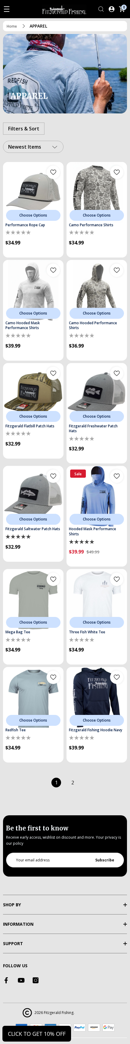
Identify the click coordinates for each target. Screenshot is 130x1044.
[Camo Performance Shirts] (97, 192)
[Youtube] (21, 980)
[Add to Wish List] (53, 172)
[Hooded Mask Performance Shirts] (97, 496)
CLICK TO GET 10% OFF (37, 1033)
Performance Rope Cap (25, 225)
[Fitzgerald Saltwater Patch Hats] (33, 496)
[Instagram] (35, 980)
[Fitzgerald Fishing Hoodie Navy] (97, 697)
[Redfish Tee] (33, 697)
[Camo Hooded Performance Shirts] (97, 290)
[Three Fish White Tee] (97, 599)
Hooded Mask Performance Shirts (92, 532)
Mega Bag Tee (17, 632)
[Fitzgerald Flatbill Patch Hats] (33, 393)
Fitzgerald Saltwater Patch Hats (32, 529)
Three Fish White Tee (87, 632)
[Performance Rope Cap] (33, 192)
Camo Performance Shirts (91, 225)
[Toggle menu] (6, 9)
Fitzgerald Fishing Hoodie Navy (95, 730)
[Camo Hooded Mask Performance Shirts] (33, 290)
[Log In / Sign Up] (111, 9)
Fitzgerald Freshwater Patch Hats (93, 429)
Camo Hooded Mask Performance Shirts (22, 326)
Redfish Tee (15, 730)
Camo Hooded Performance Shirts (93, 326)
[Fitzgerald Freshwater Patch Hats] (97, 393)
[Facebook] (6, 980)
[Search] (101, 9)
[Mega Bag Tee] (33, 599)
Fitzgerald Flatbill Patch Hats (29, 426)
